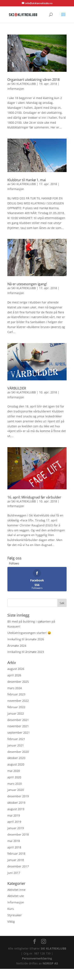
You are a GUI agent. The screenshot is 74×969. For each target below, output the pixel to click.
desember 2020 (18, 752)
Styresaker (14, 915)
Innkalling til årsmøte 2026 (25, 639)
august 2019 (15, 809)
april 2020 (14, 777)
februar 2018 (16, 853)
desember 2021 (18, 720)
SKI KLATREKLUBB (23, 84)
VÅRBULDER (16, 388)
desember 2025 (18, 682)
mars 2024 (14, 688)
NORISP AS (50, 963)
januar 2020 (15, 790)
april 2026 (14, 675)
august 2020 (15, 764)
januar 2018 (15, 860)
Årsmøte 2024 (16, 646)
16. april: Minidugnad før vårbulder (34, 497)
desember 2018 (18, 834)
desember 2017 (18, 866)
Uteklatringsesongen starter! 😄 (29, 633)
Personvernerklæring (37, 958)
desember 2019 (18, 796)
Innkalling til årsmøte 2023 (25, 652)
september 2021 (18, 732)
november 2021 (18, 726)
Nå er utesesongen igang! (27, 284)
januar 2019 (15, 828)
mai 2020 (13, 771)
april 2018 (14, 847)
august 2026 (15, 669)
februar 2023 (16, 694)
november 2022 (18, 701)
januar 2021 (15, 745)
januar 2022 (15, 713)
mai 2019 (13, 815)
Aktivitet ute (15, 896)
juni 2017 (13, 873)
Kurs (10, 909)
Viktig (11, 921)
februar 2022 (16, 707)
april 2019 (14, 822)
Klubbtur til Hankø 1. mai (26, 180)
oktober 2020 (16, 758)
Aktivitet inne (16, 890)
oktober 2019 (16, 803)
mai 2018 (13, 841)
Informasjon (15, 89)
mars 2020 (14, 784)
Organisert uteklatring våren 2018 (33, 79)
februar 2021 (16, 739)
